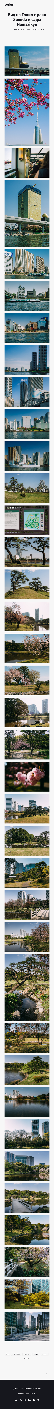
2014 (7, 1354)
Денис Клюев (39, 30)
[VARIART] (9, 4)
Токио (36, 1354)
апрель (26, 1358)
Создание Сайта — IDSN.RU (27, 1394)
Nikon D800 (16, 1354)
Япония (27, 30)
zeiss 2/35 (27, 1354)
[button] (27, 61)
